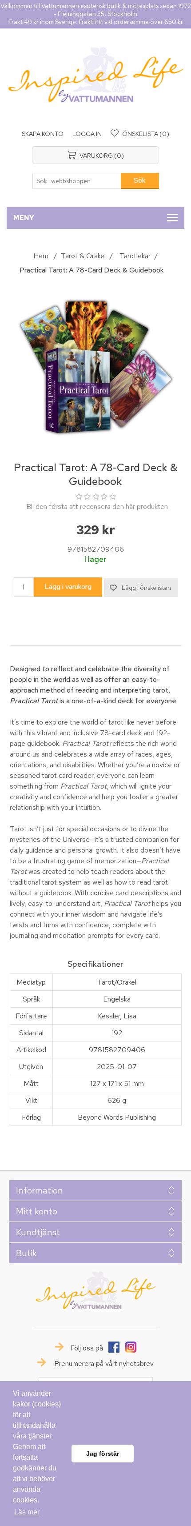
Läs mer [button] (27, 1512)
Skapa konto (43, 134)
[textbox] (76, 181)
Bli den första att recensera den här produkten (97, 506)
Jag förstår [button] (102, 1453)
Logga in (87, 134)
